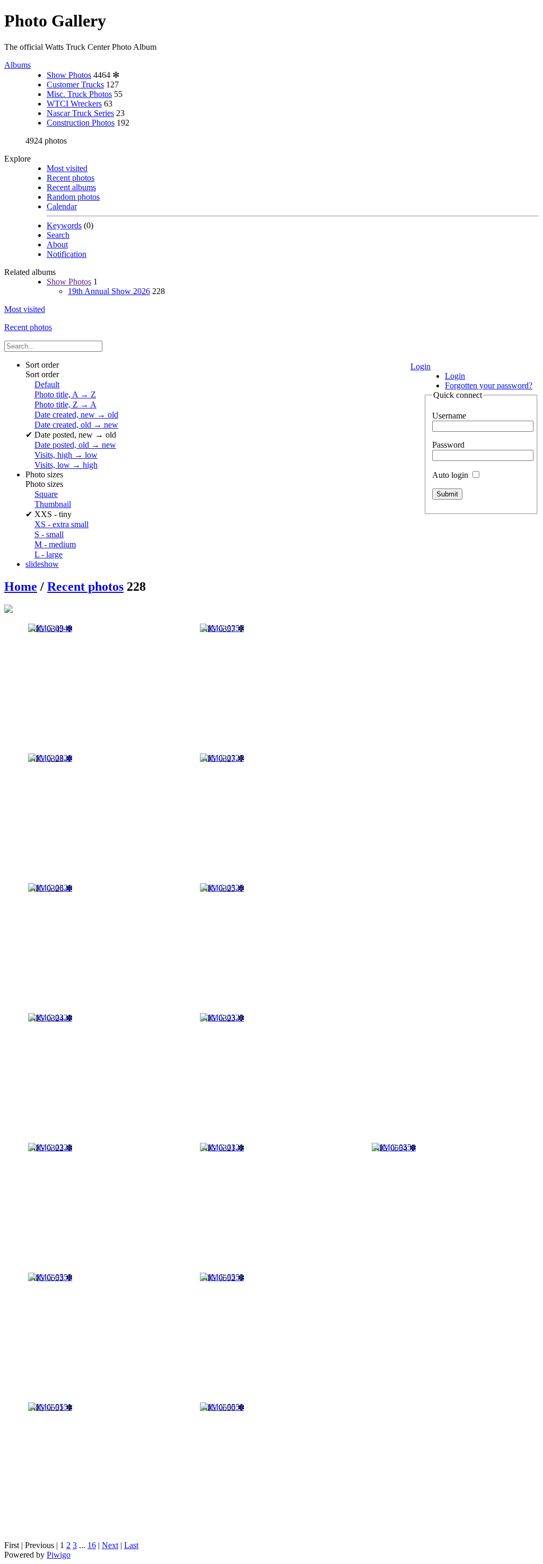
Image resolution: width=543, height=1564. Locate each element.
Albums (17, 64)
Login (420, 366)
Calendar (62, 206)
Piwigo (59, 1554)
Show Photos (69, 74)
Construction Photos (81, 122)
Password (448, 444)
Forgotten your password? (488, 385)
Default (46, 384)
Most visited (67, 168)
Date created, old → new (76, 424)
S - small (49, 534)
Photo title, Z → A (65, 404)
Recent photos (70, 177)
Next (110, 1545)
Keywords (64, 225)
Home (20, 586)
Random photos (73, 196)
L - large (48, 554)
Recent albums (71, 187)
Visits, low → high (66, 464)
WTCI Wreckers (74, 103)
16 (91, 1545)
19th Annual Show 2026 (109, 291)
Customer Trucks (75, 84)
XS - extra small (61, 524)
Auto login (451, 474)
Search (58, 234)
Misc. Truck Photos (79, 94)
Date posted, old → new (75, 444)
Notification (66, 254)
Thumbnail (52, 504)
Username (449, 415)
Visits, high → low (66, 454)
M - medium (55, 544)
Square (46, 494)
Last (131, 1545)
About (57, 244)
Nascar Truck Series (80, 113)
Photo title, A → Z (65, 394)
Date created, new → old (76, 414)
